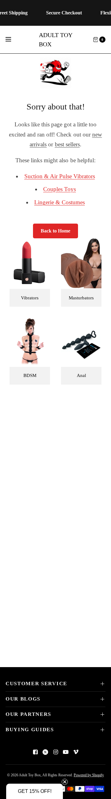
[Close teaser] (65, 782)
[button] (34, 791)
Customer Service (36, 683)
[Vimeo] (76, 752)
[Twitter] (45, 752)
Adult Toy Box (55, 40)
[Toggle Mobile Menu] (12, 39)
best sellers (67, 144)
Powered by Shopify (89, 775)
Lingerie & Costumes (59, 202)
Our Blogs (23, 699)
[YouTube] (65, 752)
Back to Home (55, 230)
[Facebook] (35, 752)
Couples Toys (59, 189)
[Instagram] (55, 752)
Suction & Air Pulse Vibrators (59, 176)
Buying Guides (30, 729)
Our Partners (28, 714)
